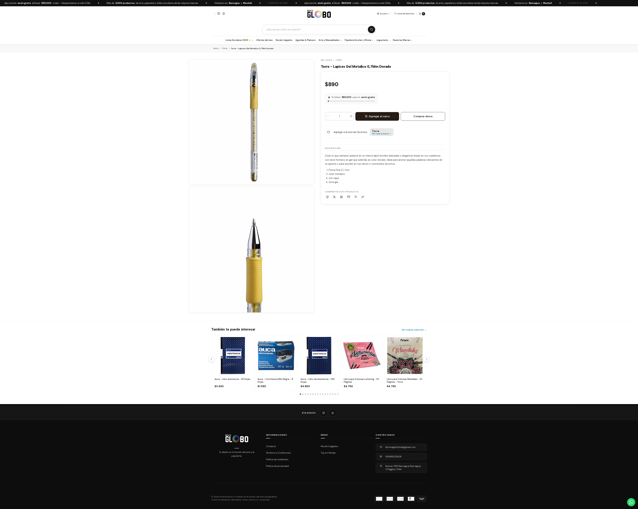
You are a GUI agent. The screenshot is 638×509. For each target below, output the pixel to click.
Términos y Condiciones (278, 452)
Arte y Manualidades (329, 40)
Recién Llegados (284, 40)
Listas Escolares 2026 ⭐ (238, 40)
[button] (300, 394)
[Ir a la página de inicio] (319, 13)
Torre (224, 48)
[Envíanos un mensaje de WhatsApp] (631, 502)
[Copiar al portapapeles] (362, 197)
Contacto (271, 446)
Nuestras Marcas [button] (401, 40)
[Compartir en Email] (348, 197)
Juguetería (382, 40)
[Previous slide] (211, 359)
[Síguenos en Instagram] (218, 13)
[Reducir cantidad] (327, 116)
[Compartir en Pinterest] (355, 197)
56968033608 (393, 456)
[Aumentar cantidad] (351, 116)
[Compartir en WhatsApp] (341, 197)
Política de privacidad (277, 466)
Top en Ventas (328, 452)
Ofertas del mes (264, 40)
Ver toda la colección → (414, 329)
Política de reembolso (277, 459)
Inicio (215, 48)
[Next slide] (427, 359)
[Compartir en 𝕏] (334, 197)
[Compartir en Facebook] (327, 197)
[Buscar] (371, 29)
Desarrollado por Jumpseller (256, 500)
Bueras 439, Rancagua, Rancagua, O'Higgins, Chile (403, 468)
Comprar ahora (422, 116)
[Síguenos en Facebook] (223, 13)
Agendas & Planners (305, 40)
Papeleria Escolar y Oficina (358, 40)
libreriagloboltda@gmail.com (400, 447)
